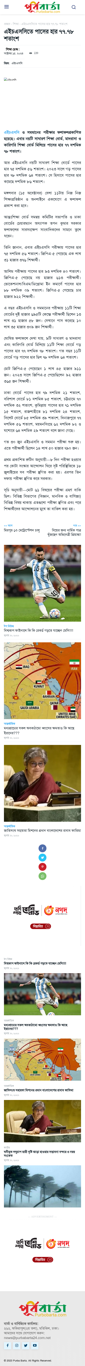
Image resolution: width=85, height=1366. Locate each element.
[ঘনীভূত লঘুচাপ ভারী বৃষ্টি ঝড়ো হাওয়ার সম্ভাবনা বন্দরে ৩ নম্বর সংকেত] (42, 1186)
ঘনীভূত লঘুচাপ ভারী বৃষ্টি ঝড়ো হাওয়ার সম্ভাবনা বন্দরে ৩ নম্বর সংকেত (39, 1154)
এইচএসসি (17, 63)
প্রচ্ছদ (7, 24)
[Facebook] (42, 848)
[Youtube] (34, 1345)
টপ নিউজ (8, 959)
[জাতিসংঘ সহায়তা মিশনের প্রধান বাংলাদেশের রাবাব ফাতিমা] (42, 1121)
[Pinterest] (42, 867)
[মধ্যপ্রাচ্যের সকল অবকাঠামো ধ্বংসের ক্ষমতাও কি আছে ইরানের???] (42, 1060)
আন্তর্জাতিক (9, 1020)
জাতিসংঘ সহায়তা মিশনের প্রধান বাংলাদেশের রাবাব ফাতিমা (38, 1090)
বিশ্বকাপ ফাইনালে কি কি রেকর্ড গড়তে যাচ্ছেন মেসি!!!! (35, 963)
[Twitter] (42, 858)
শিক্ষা (16, 24)
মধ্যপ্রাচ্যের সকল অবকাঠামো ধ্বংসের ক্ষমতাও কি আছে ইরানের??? (35, 1027)
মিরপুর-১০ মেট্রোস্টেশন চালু (22, 530)
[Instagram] (16, 1345)
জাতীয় (7, 1147)
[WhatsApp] (42, 876)
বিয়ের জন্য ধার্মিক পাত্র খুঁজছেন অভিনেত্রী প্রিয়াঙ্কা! (64, 532)
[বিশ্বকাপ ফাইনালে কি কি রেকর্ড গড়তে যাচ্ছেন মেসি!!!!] (42, 994)
